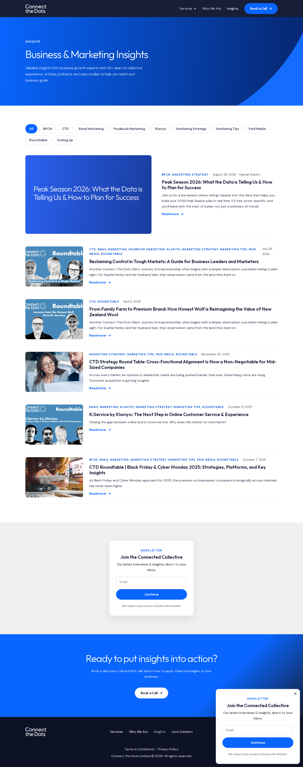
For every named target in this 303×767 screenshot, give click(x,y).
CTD (65, 129)
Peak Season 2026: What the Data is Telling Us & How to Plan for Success (217, 184)
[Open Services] (195, 8)
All (31, 129)
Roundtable (38, 140)
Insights (160, 732)
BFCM (47, 129)
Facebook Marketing (129, 129)
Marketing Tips (227, 129)
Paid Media (257, 129)
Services (116, 732)
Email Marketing (91, 129)
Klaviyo (160, 129)
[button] (295, 693)
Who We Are (138, 732)
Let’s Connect (182, 732)
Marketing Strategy (191, 129)
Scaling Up (65, 140)
